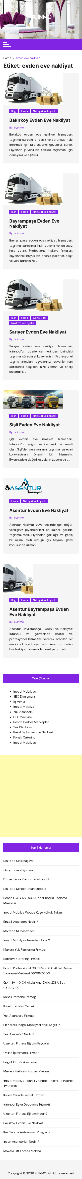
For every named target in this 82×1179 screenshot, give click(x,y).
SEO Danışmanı (24, 696)
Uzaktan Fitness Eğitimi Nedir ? (25, 1114)
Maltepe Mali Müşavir (18, 861)
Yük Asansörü (23, 712)
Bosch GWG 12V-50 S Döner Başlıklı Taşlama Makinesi (35, 900)
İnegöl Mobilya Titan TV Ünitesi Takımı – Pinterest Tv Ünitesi (39, 1083)
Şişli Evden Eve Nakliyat (34, 424)
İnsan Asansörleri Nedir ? (21, 1141)
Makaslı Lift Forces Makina (22, 1151)
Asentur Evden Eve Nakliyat (38, 510)
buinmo (19, 127)
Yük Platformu (23, 727)
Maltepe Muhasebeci (18, 931)
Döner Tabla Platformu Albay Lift (27, 879)
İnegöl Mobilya (23, 707)
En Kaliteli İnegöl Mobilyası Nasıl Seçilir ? (31, 1025)
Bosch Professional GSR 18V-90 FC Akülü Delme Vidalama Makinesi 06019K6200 (37, 970)
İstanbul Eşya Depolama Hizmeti (26, 1104)
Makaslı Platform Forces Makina (26, 1071)
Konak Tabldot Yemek (19, 1006)
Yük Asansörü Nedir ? (18, 1034)
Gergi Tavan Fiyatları (18, 870)
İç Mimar (19, 702)
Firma (24, 111)
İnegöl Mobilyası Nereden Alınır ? (26, 940)
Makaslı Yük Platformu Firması (24, 949)
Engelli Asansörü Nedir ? (20, 922)
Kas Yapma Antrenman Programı (26, 1132)
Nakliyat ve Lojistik (44, 111)
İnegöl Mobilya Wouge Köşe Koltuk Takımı (32, 912)
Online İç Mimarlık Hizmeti (21, 1053)
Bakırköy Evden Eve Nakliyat (39, 120)
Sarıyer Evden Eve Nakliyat (37, 332)
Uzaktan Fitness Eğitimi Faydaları (26, 1043)
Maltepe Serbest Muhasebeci (24, 889)
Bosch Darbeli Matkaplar (31, 722)
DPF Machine (22, 717)
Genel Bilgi (39, 318)
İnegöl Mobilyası (24, 691)
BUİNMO (41, 17)
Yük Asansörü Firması (18, 1016)
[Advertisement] (41, 796)
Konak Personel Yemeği (19, 997)
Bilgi (13, 111)
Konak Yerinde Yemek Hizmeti (24, 1095)
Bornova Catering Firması (21, 959)
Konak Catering (24, 737)
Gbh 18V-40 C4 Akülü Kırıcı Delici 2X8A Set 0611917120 (34, 985)
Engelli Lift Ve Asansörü (20, 1062)
